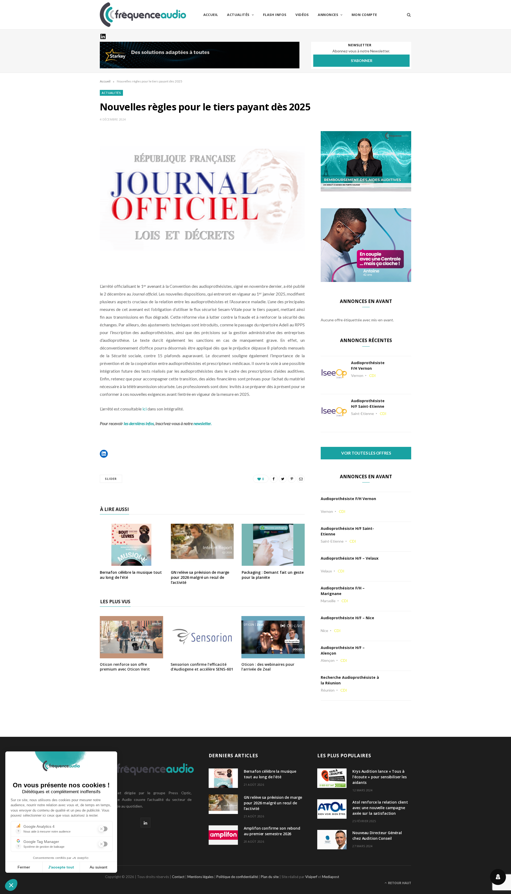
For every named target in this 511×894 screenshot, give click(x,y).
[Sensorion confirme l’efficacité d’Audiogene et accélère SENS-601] (202, 654)
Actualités (238, 14)
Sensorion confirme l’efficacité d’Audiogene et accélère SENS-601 (202, 667)
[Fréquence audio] (143, 14)
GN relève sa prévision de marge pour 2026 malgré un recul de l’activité (200, 577)
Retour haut (399, 883)
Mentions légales (200, 877)
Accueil (210, 14)
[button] (104, 454)
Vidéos (302, 14)
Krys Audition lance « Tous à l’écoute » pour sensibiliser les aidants (379, 777)
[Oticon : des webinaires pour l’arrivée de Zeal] (273, 654)
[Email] (301, 479)
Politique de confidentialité (237, 877)
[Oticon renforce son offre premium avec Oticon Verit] (131, 654)
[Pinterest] (292, 479)
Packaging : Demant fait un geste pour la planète (273, 575)
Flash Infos (275, 14)
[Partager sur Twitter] (283, 479)
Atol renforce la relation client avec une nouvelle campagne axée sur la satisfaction (380, 808)
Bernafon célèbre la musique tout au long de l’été (131, 575)
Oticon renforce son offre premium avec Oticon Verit (125, 667)
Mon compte (364, 14)
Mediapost (330, 877)
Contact (178, 877)
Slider (111, 479)
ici (144, 408)
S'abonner (361, 60)
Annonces (328, 14)
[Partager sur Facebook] (274, 479)
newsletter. (202, 423)
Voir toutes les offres (366, 453)
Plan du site (270, 877)
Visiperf (311, 877)
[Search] (407, 15)
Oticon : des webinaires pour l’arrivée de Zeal (267, 667)
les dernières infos (139, 423)
